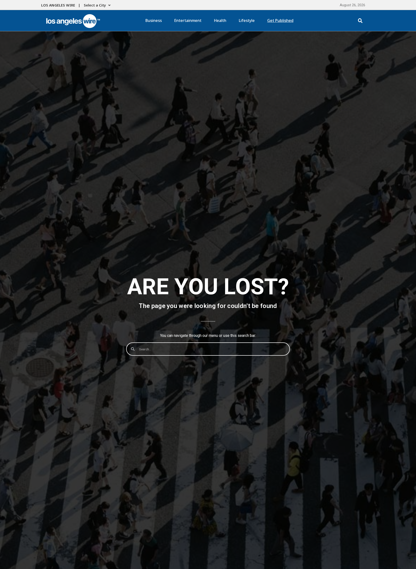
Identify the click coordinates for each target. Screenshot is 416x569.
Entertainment (188, 20)
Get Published (280, 20)
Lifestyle (247, 20)
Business (153, 20)
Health (220, 20)
